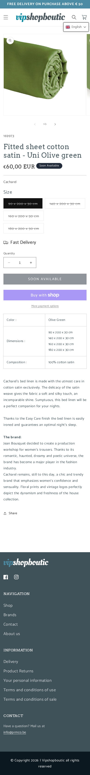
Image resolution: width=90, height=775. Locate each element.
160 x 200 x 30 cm (26, 217)
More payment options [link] (45, 306)
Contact (10, 624)
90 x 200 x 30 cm (25, 205)
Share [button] (13, 513)
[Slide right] (55, 124)
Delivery (10, 661)
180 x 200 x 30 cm (26, 229)
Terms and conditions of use (29, 690)
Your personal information (27, 680)
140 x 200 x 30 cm (67, 205)
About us (11, 633)
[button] (6, 17)
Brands (10, 615)
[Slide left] (35, 124)
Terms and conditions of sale (30, 699)
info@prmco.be (14, 732)
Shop (8, 605)
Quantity (9, 253)
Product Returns (18, 671)
